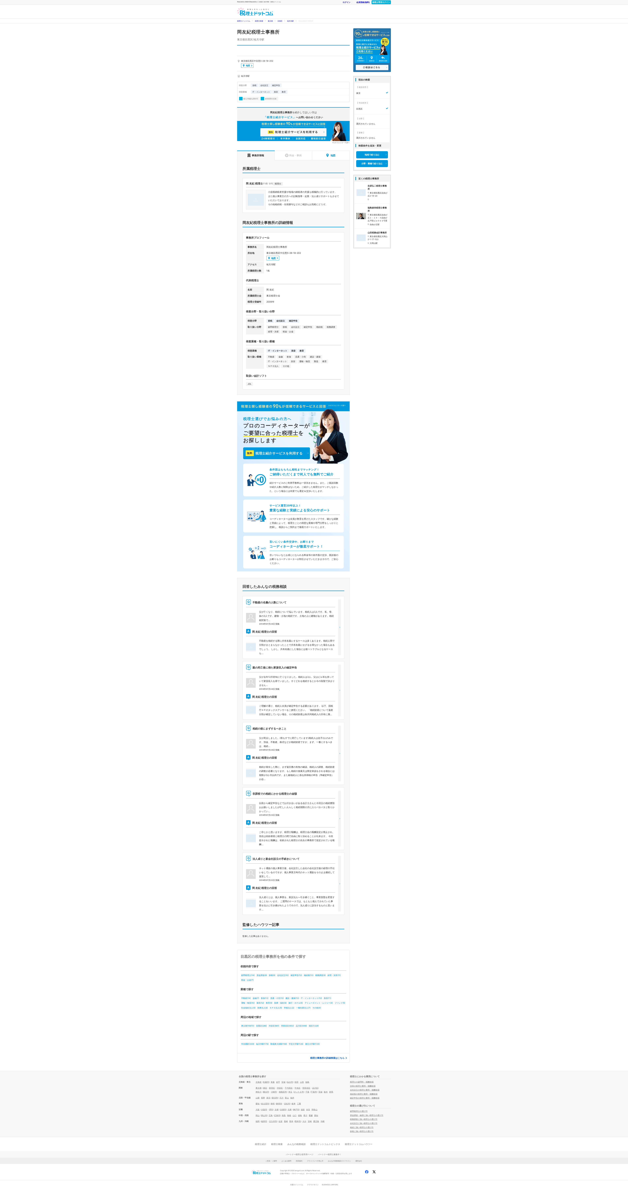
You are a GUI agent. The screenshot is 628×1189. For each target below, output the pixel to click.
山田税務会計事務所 (377, 232)
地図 (248, 65)
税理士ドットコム (243, 21)
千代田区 (289, 1088)
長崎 (286, 1121)
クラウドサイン (313, 1185)
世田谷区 (306, 1088)
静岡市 (279, 1103)
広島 (271, 1115)
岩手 (278, 1082)
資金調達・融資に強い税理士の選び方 (366, 1115)
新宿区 (272, 1088)
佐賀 (280, 1121)
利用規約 (299, 1161)
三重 (299, 1103)
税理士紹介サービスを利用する (275, 453)
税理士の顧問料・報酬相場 (362, 1082)
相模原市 (283, 1092)
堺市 (271, 1109)
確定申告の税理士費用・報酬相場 (364, 1098)
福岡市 (264, 1121)
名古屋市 (265, 1103)
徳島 (300, 1115)
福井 (292, 1098)
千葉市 (314, 1092)
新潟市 (275, 1098)
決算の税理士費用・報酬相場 (362, 1086)
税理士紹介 (260, 1144)
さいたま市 (299, 1092)
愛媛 (311, 1115)
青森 (273, 1082)
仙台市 (290, 1082)
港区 (265, 1088)
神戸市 (296, 1109)
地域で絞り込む (372, 154)
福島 (307, 1082)
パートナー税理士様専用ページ (299, 1154)
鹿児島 (316, 1121)
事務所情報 (258, 155)
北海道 (259, 1082)
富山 (287, 1098)
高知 (316, 1115)
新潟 (268, 1098)
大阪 (258, 1109)
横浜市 (266, 1092)
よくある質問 (286, 1161)
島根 (289, 1115)
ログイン (346, 2)
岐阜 (294, 1103)
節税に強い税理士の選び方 (362, 1131)
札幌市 (266, 1082)
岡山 (258, 1115)
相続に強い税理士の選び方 (362, 1127)
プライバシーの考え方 (315, 1161)
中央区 (297, 1088)
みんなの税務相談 (296, 1144)
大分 (304, 1121)
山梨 (258, 1098)
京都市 (283, 1109)
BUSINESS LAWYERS (330, 1185)
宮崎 (310, 1121)
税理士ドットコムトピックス (325, 1144)
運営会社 (358, 1161)
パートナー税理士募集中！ (329, 1154)
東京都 (270, 21)
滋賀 (303, 1109)
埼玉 (290, 1092)
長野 (263, 1098)
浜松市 (287, 1103)
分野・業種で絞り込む (372, 163)
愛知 (258, 1103)
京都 (277, 1109)
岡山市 (264, 1115)
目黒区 (280, 21)
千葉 (307, 1092)
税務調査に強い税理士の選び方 (363, 1119)
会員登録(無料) (363, 2)
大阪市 (264, 1109)
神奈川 (259, 1092)
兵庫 (290, 1109)
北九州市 (273, 1121)
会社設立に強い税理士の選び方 (363, 1123)
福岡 (258, 1121)
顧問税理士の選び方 (359, 1111)
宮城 (283, 1082)
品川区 (315, 1088)
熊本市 (298, 1121)
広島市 (277, 1115)
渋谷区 (280, 1088)
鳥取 (284, 1115)
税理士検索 (259, 21)
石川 (281, 1098)
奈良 (308, 1109)
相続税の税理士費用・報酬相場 (363, 1094)
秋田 (296, 1082)
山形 (302, 1082)
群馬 (331, 1092)
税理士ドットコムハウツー (358, 1144)
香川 (305, 1115)
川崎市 (274, 1092)
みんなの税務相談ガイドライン (339, 1161)
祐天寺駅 (290, 21)
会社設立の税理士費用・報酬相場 (364, 1090)
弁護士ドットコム (296, 1185)
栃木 (326, 1092)
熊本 (291, 1121)
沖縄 (322, 1121)
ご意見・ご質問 (271, 1161)
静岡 (273, 1103)
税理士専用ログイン (381, 2)
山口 (295, 1115)
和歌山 (314, 1109)
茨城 (320, 1092)
